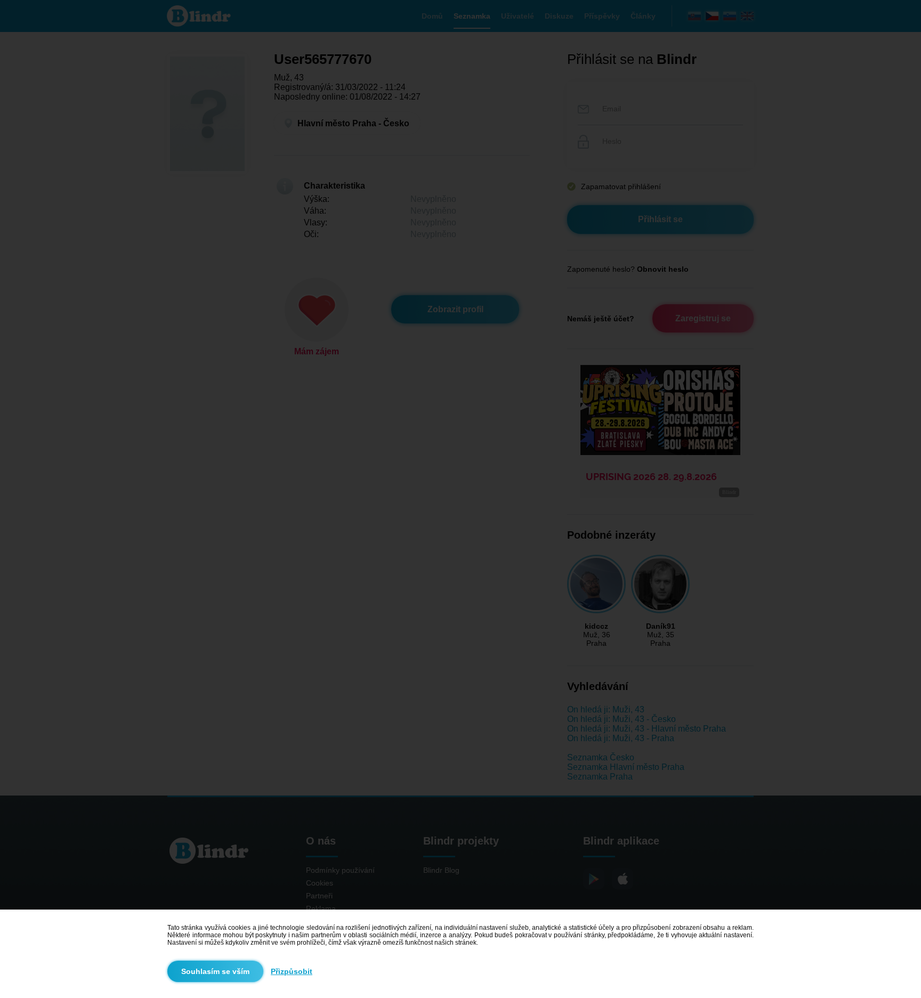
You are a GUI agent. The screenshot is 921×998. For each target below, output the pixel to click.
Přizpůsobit (291, 971)
